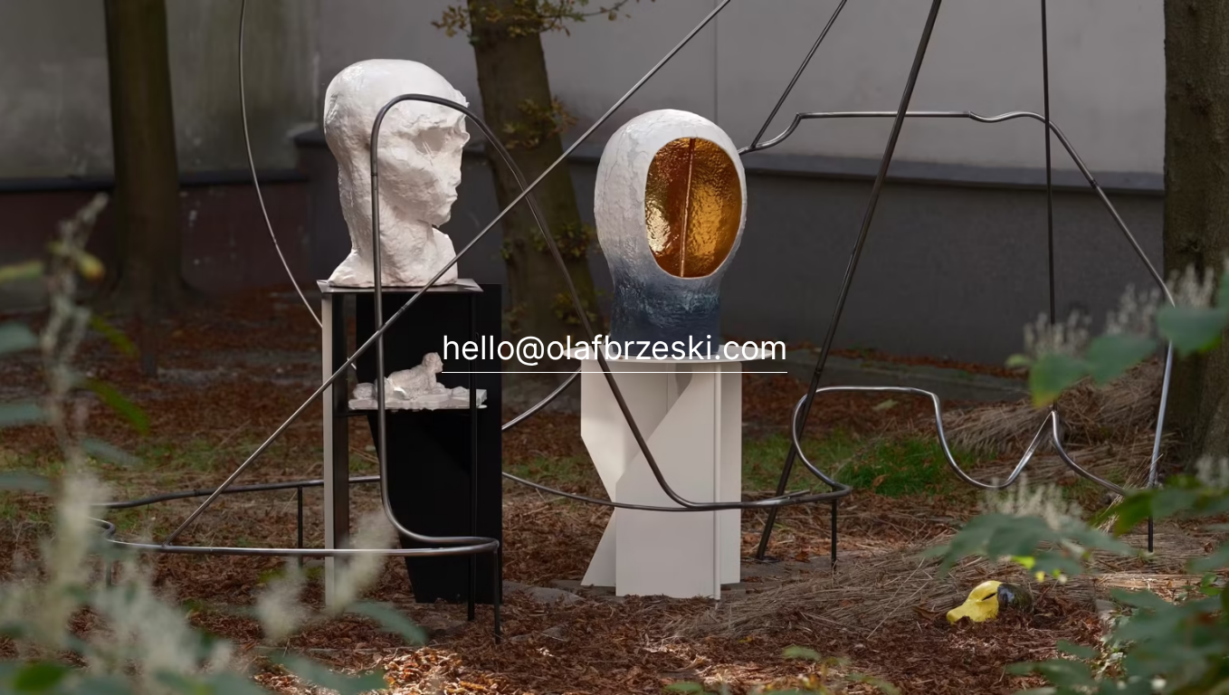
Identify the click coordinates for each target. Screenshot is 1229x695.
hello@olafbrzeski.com (614, 347)
